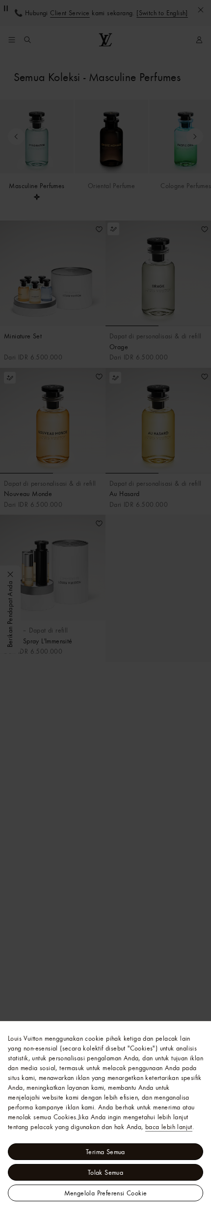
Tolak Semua (105, 1172)
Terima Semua (105, 1151)
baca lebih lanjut (168, 1126)
